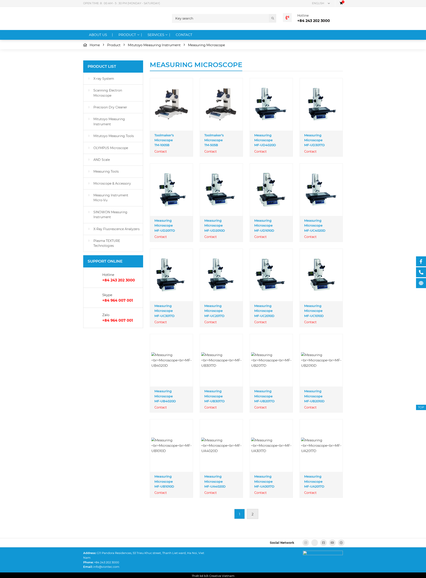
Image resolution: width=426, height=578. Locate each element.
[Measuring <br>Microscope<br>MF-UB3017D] (221, 360)
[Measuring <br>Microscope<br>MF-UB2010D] (321, 360)
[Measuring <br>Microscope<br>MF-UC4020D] (321, 190)
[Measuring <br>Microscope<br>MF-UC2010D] (271, 275)
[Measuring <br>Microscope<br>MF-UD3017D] (321, 104)
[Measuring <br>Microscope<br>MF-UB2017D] (271, 360)
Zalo (105, 315)
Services (156, 35)
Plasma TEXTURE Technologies (106, 243)
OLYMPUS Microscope (110, 148)
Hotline (303, 16)
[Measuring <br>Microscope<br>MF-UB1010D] (171, 446)
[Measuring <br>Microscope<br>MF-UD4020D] (271, 104)
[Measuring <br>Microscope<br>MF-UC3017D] (171, 275)
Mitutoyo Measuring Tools (113, 136)
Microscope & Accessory (112, 183)
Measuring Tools (106, 171)
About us (98, 35)
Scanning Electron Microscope (107, 92)
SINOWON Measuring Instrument (110, 214)
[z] (314, 542)
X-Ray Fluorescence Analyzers (116, 229)
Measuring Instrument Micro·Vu (110, 197)
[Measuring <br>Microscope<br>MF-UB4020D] (171, 360)
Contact (184, 35)
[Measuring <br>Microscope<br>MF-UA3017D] (271, 446)
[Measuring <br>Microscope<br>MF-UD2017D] (171, 190)
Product (127, 35)
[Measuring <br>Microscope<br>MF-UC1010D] (321, 275)
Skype (107, 295)
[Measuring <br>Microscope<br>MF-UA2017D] (321, 446)
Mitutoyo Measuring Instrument (109, 121)
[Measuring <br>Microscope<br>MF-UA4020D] (221, 446)
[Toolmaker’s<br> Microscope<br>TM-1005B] (171, 104)
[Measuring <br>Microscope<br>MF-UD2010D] (221, 190)
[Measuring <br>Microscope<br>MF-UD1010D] (271, 190)
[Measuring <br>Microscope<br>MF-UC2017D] (221, 275)
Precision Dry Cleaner (110, 107)
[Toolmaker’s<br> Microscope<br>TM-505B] (221, 104)
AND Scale (101, 160)
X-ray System (103, 79)
